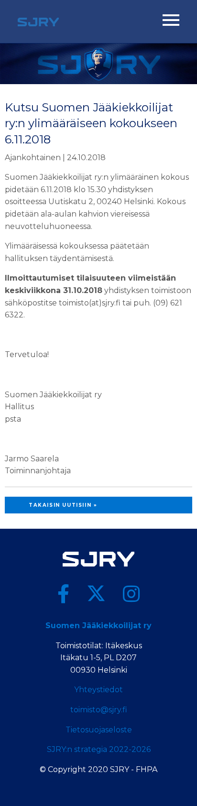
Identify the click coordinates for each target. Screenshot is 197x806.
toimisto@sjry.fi (98, 709)
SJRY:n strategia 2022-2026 (99, 749)
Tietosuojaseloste (99, 729)
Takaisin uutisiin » (63, 505)
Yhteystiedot (98, 689)
